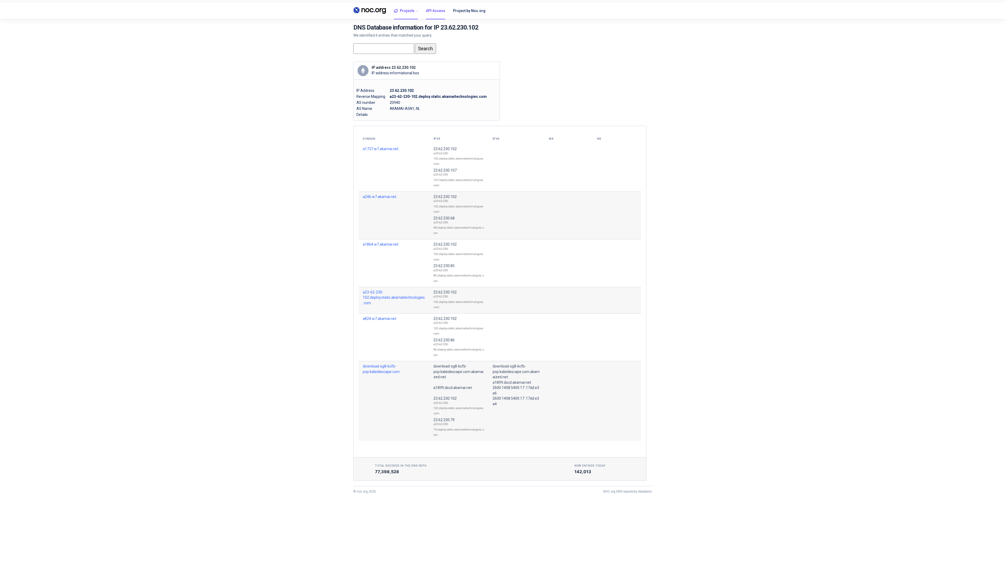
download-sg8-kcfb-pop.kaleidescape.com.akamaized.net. (458, 371)
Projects (407, 11)
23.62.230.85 (444, 266)
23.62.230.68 (444, 218)
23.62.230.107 (445, 170)
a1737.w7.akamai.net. (381, 149)
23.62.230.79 (444, 420)
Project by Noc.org (469, 11)
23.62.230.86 (444, 340)
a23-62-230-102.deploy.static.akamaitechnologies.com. (394, 297)
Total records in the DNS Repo (401, 465)
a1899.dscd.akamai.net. (453, 388)
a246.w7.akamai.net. (380, 197)
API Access (435, 11)
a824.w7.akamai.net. (380, 319)
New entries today (590, 465)
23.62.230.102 (445, 149)
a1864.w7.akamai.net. (381, 244)
